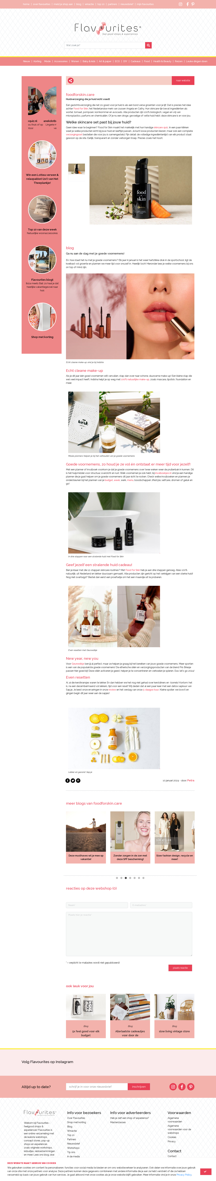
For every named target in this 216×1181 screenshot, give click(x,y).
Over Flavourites (41, 4)
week (117, 480)
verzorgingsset (74, 134)
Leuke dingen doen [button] (196, 61)
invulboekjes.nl (163, 473)
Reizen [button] (178, 61)
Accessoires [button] (61, 61)
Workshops (73, 1148)
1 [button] (116, 878)
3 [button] (125, 878)
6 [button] (139, 878)
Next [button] (198, 841)
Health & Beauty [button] (162, 61)
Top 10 (100, 4)
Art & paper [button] (105, 61)
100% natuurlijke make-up (135, 379)
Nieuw (26, 61)
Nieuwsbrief (127, 4)
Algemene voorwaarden (175, 1120)
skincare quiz (161, 127)
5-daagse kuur (151, 689)
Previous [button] (61, 841)
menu (130, 480)
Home (26, 4)
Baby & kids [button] (89, 61)
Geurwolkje (78, 663)
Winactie (89, 4)
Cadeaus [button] (135, 61)
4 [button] (130, 878)
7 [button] (143, 878)
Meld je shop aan (63, 4)
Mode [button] (47, 61)
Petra (190, 780)
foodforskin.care (80, 94)
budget (109, 480)
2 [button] (121, 878)
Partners (112, 4)
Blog (78, 4)
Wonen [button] (75, 61)
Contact (172, 1156)
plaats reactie (180, 967)
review (112, 689)
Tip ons (71, 1152)
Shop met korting (76, 1122)
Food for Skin (80, 108)
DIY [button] (125, 61)
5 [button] (134, 878)
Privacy (172, 1141)
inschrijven (139, 1086)
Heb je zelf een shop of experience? (129, 1118)
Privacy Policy (183, 1174)
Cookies (172, 1137)
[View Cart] (206, 1171)
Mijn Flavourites (145, 4)
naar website (183, 80)
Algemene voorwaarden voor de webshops (179, 1129)
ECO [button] (117, 61)
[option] (42, 103)
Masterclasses (118, 1122)
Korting (37, 61)
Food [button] (147, 61)
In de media (73, 1156)
